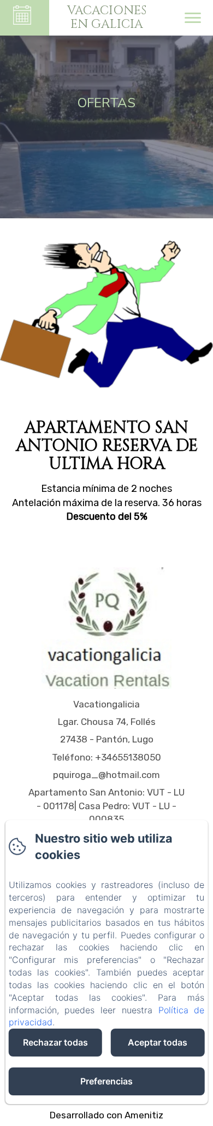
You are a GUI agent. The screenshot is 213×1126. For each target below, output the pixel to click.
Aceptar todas (157, 1042)
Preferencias (106, 1081)
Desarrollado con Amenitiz (106, 1115)
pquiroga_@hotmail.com (106, 774)
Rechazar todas (55, 1042)
